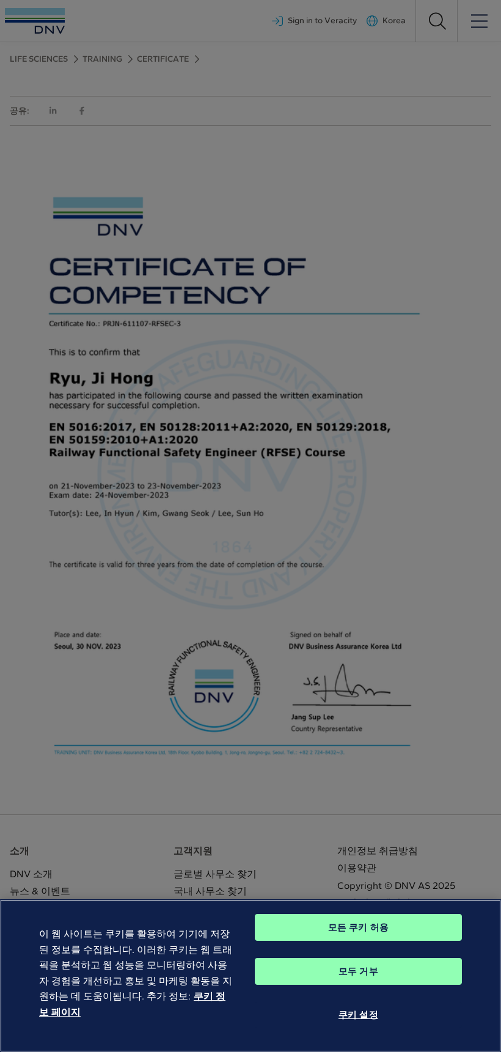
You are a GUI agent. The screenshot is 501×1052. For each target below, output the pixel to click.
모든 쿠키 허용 (358, 927)
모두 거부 (358, 971)
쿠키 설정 (358, 1014)
